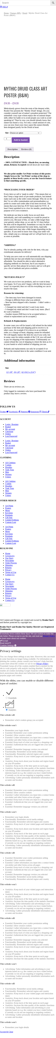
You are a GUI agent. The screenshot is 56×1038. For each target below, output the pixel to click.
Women (8, 474)
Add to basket (21, 140)
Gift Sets (8, 517)
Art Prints (9, 506)
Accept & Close (6, 1032)
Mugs (7, 510)
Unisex (8, 477)
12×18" (9, 372)
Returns (8, 567)
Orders (8, 434)
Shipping (9, 565)
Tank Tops (9, 470)
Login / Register (11, 424)
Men (7, 472)
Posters (8, 508)
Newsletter (9, 560)
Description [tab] (13, 149)
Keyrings (9, 513)
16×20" (17, 372)
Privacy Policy (49, 636)
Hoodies (8, 467)
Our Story (9, 558)
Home (6, 13)
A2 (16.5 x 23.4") (28, 372)
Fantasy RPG (15, 13)
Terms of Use (10, 572)
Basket (8, 427)
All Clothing (10, 463)
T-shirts (8, 465)
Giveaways (9, 556)
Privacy (8, 570)
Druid (24, 13)
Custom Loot (10, 522)
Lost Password (11, 436)
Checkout (9, 431)
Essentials (12, 698)
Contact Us (9, 575)
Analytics (12, 710)
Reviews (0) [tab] (26, 149)
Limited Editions (12, 520)
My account (10, 429)
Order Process (11, 563)
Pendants (9, 515)
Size (7, 133)
